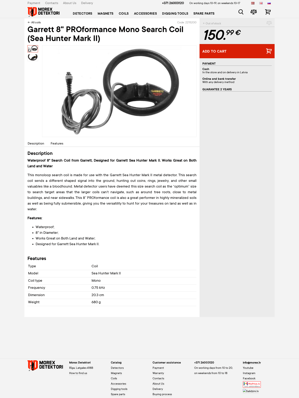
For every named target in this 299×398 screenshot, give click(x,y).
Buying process (162, 394)
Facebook (249, 378)
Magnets (105, 14)
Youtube (248, 368)
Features (57, 144)
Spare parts (203, 14)
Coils (124, 14)
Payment (33, 3)
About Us (69, 3)
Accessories (145, 14)
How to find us (78, 373)
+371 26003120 (173, 3)
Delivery (87, 3)
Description (36, 144)
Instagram (249, 373)
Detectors (82, 14)
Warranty (158, 373)
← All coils (34, 22)
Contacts (51, 3)
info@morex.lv (252, 363)
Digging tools (175, 14)
